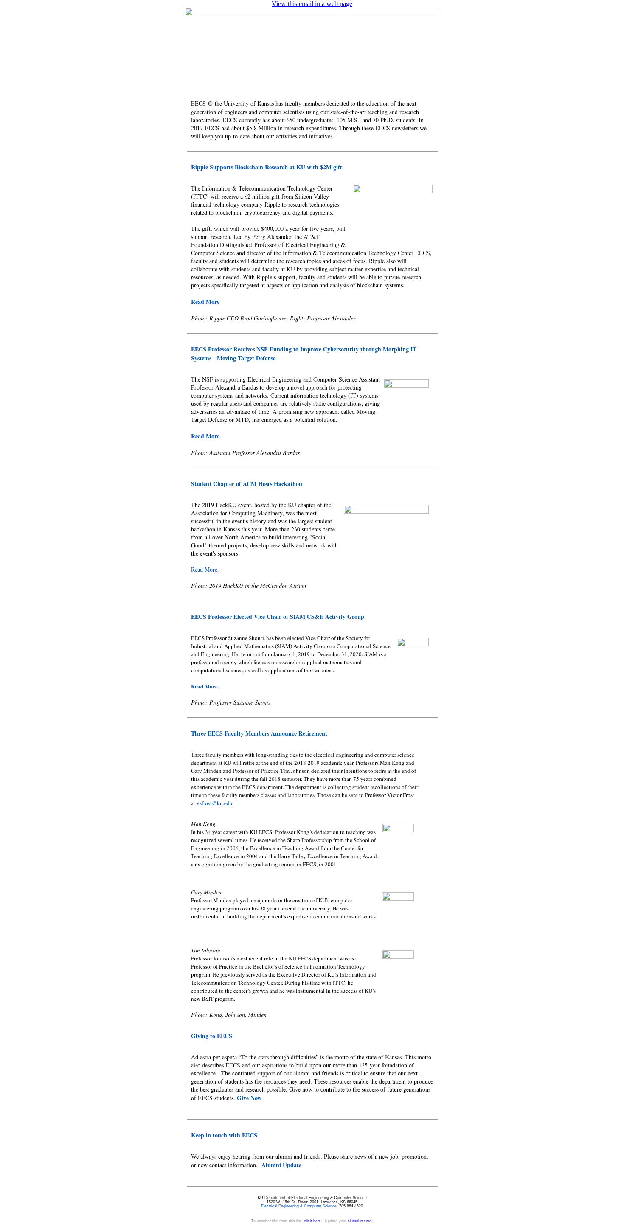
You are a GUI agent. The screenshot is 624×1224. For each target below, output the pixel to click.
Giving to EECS (211, 1035)
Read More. (206, 436)
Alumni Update (281, 1164)
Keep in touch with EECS (224, 1135)
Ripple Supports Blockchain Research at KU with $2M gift (266, 167)
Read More (205, 301)
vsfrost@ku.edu (215, 803)
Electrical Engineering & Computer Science (299, 1206)
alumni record (359, 1221)
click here (312, 1221)
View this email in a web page (312, 3)
